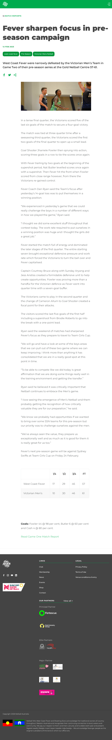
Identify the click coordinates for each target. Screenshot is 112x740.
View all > (68, 601)
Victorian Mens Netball (43, 54)
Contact (42, 593)
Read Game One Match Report (40, 536)
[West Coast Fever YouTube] (12, 575)
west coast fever (11, 54)
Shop (41, 588)
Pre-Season (26, 54)
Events (42, 582)
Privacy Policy (81, 567)
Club (41, 567)
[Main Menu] (83, 4)
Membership (44, 572)
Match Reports (13, 16)
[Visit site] (50, 628)
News (41, 577)
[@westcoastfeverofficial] (8, 575)
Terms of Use (81, 572)
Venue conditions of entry (86, 577)
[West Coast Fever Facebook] (4, 575)
